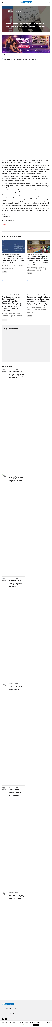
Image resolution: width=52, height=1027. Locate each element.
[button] (2, 2)
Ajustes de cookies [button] (27, 1024)
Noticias (4, 271)
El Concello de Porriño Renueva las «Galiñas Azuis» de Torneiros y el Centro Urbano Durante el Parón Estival (16, 583)
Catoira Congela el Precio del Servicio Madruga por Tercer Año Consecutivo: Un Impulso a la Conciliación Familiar (17, 478)
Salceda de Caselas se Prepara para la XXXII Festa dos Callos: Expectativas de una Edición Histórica (16, 896)
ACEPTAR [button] (36, 1024)
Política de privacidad (23, 1014)
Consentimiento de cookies (8, 1014)
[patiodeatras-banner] (26, 44)
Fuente (4, 224)
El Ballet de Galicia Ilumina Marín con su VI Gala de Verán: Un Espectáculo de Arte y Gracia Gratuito (16, 687)
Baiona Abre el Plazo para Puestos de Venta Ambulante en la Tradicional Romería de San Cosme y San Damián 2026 (16, 374)
